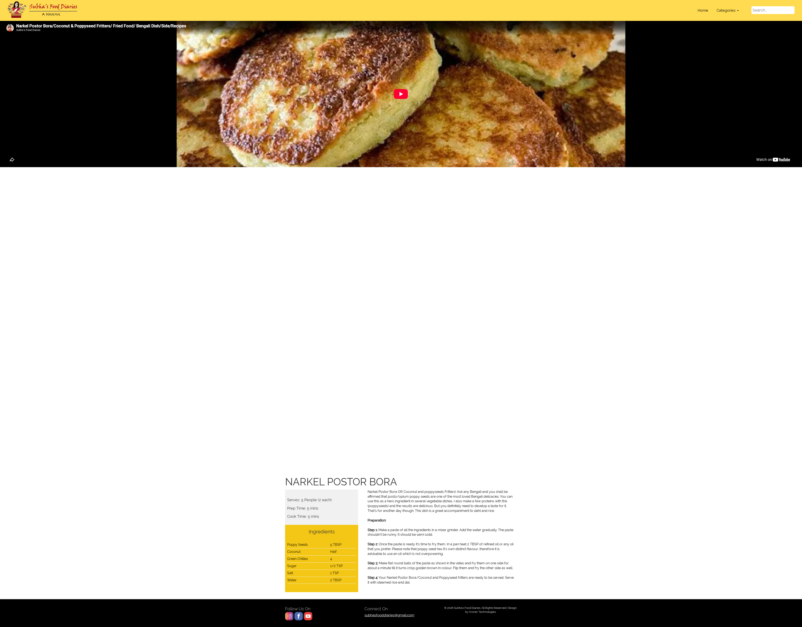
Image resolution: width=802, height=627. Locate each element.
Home (703, 10)
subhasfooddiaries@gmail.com (389, 615)
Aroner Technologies (482, 611)
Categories (727, 10)
